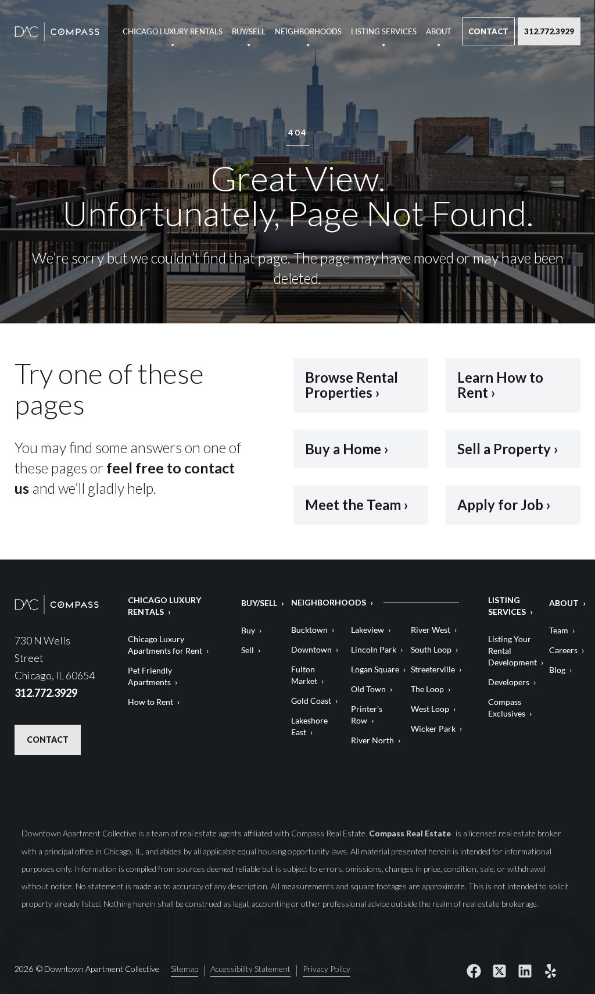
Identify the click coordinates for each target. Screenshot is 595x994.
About (438, 31)
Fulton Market (304, 675)
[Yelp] (550, 970)
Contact (488, 31)
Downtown (311, 649)
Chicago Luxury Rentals (173, 31)
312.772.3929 (549, 31)
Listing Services (384, 31)
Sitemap (184, 969)
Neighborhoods (308, 31)
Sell (247, 650)
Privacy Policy (326, 969)
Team (558, 630)
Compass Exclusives (506, 707)
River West (430, 630)
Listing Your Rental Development (512, 650)
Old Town (368, 689)
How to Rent (150, 702)
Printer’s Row (366, 714)
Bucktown (309, 630)
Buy (248, 630)
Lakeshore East (309, 726)
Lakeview (367, 630)
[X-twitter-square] (499, 970)
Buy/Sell (249, 31)
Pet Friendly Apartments (150, 676)
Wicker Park (433, 728)
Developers (508, 682)
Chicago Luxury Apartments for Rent (165, 644)
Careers (563, 650)
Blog (557, 670)
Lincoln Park (373, 649)
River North (372, 740)
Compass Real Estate (411, 833)
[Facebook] (473, 970)
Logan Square (375, 669)
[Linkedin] (524, 970)
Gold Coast (311, 701)
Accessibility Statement (250, 969)
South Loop (431, 649)
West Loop (430, 709)
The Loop (427, 689)
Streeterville (433, 669)
